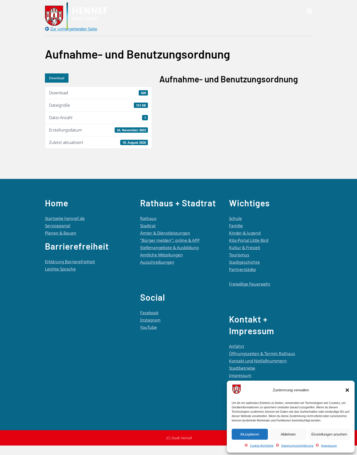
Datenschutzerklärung (297, 446)
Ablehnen (288, 434)
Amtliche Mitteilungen (161, 255)
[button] (347, 390)
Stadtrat (148, 225)
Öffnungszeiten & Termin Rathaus (262, 353)
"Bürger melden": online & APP (170, 240)
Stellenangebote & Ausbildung (169, 247)
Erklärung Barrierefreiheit (70, 261)
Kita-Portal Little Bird (248, 240)
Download (56, 78)
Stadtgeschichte (244, 262)
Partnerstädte (242, 269)
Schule (235, 218)
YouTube (148, 327)
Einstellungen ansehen (329, 434)
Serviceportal (57, 225)
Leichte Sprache (60, 269)
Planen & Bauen (60, 233)
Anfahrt (236, 346)
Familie (236, 225)
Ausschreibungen (157, 262)
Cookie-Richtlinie (261, 446)
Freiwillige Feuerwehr (250, 284)
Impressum (329, 446)
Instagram (150, 320)
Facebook (149, 312)
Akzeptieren (249, 434)
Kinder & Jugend (245, 233)
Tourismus (239, 255)
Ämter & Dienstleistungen (165, 233)
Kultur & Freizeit (244, 247)
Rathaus (148, 218)
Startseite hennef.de (65, 218)
